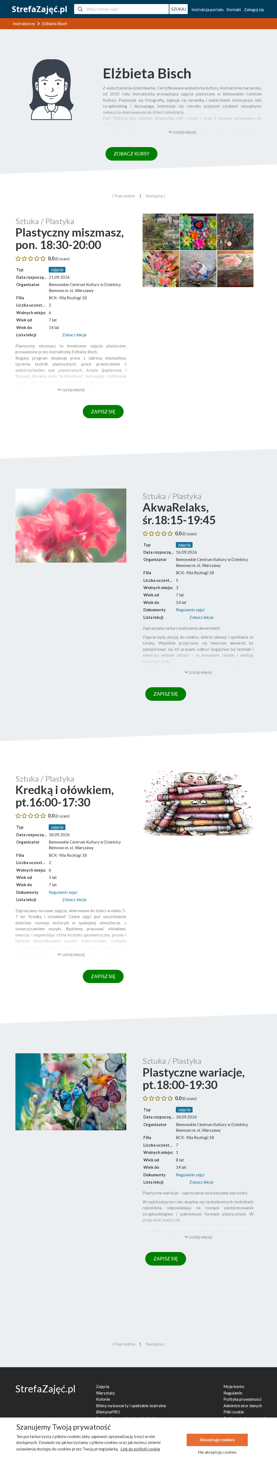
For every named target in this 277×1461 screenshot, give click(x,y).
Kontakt (233, 9)
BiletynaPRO (108, 1411)
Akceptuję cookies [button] (217, 1439)
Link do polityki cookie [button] (140, 1448)
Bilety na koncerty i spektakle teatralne (131, 1405)
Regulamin (232, 1392)
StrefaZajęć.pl (39, 9)
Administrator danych (242, 1405)
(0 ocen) (62, 258)
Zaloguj (254, 9)
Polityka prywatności (242, 1399)
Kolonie (103, 1399)
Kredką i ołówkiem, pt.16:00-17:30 (64, 796)
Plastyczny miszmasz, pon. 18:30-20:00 (69, 238)
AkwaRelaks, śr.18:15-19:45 (179, 513)
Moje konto (233, 1386)
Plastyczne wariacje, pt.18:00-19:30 (194, 1078)
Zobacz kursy (131, 154)
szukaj (178, 8)
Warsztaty (105, 1392)
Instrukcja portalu (207, 9)
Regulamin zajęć (190, 609)
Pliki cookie (233, 1411)
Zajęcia (102, 1386)
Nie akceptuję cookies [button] (217, 1452)
